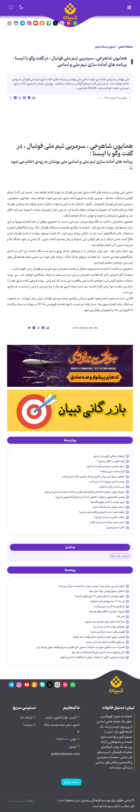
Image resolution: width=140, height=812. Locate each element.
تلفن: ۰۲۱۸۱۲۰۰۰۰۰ (66, 739)
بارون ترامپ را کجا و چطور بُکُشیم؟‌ (107, 502)
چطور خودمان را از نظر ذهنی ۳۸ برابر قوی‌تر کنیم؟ (100, 596)
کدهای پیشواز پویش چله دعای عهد (107, 591)
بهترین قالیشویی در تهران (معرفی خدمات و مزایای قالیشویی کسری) (90, 497)
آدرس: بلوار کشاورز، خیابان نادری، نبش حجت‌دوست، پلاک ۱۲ (61, 725)
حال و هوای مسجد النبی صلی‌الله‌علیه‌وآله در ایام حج (98, 652)
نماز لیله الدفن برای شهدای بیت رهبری (105, 622)
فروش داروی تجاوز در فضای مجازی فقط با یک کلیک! (99, 637)
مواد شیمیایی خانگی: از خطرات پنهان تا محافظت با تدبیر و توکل (92, 657)
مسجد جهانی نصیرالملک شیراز (109, 507)
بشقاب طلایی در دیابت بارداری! (109, 517)
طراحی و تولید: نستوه (18, 801)
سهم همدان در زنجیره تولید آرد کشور (106, 466)
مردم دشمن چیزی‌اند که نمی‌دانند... (106, 482)
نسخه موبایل (71, 782)
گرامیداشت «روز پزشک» (112, 471)
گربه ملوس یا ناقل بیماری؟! (111, 461)
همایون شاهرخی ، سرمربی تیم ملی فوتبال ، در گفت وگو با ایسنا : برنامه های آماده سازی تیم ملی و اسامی (70, 61)
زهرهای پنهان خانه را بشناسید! (109, 627)
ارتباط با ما (26, 717)
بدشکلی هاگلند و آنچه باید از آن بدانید (105, 642)
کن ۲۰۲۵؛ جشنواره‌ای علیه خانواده (107, 601)
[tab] (70, 440)
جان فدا (121, 616)
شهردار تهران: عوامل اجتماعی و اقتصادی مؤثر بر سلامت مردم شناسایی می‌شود (84, 492)
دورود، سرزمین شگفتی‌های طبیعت (107, 611)
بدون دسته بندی (105, 46)
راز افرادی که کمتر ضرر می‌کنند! (109, 606)
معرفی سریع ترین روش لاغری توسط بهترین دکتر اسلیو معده (93, 476)
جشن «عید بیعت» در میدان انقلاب (107, 522)
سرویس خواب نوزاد (119, 556)
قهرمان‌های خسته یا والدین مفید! (107, 632)
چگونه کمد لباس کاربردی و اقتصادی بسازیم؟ (102, 512)
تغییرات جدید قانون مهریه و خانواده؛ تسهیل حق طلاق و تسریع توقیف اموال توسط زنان (80, 647)
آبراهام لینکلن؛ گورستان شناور (109, 456)
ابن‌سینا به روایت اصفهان (112, 487)
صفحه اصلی (125, 46)
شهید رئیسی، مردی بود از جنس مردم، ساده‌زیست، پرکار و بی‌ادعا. (91, 586)
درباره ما (27, 725)
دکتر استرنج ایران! (115, 527)
